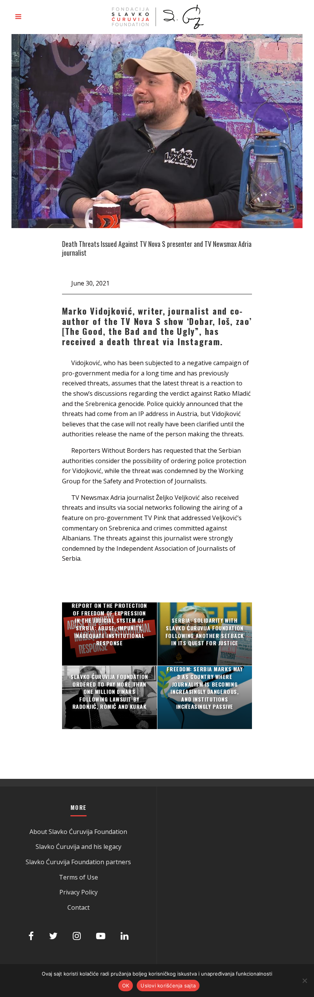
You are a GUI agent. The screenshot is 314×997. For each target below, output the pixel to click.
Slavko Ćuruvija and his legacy (78, 846)
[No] (304, 980)
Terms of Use (78, 877)
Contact (78, 907)
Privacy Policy (78, 892)
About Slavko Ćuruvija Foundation (78, 831)
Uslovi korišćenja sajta (168, 985)
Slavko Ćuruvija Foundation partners (78, 862)
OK (125, 985)
